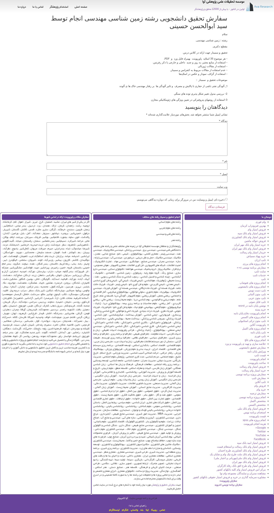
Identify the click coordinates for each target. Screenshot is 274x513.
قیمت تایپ (260, 355)
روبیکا (154, 509)
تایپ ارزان (260, 260)
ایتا (147, 509)
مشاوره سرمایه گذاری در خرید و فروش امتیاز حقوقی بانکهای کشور (229, 477)
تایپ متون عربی (257, 298)
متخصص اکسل (258, 400)
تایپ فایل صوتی (257, 301)
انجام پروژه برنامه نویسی (252, 397)
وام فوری (261, 221)
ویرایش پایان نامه (256, 351)
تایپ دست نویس (257, 290)
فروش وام (260, 385)
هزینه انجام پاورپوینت (255, 423)
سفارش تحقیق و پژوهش (163, 484)
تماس (162, 509)
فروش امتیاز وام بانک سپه (252, 233)
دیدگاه (223, 121)
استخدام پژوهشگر (59, 7)
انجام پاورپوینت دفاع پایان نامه (250, 313)
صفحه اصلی (81, 7)
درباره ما (22, 7)
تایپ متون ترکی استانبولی (252, 320)
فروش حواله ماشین (255, 240)
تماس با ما (37, 7)
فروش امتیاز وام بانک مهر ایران (249, 248)
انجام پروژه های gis (255, 340)
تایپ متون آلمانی (257, 294)
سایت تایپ (260, 271)
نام (224, 161)
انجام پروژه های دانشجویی (252, 286)
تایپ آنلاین (260, 381)
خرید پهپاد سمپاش (256, 256)
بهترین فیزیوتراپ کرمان (253, 225)
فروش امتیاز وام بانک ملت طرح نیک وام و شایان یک (238, 454)
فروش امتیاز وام (257, 229)
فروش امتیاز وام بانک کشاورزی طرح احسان (242, 450)
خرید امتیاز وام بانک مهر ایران (250, 244)
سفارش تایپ (259, 378)
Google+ (260, 427)
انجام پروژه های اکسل (254, 328)
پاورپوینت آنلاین (258, 324)
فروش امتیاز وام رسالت (253, 366)
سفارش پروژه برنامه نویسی (251, 374)
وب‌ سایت (222, 186)
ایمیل (223, 174)
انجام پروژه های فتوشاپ (253, 282)
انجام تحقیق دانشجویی (59, 343)
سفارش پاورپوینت (228, 481)
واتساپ (134, 509)
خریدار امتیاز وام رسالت (253, 252)
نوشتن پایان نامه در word (252, 305)
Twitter (261, 431)
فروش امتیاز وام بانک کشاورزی (249, 237)
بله (141, 509)
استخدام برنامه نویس (255, 412)
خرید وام (261, 389)
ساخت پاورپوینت (257, 362)
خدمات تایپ (259, 275)
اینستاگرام (114, 509)
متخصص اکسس (257, 404)
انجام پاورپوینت (258, 359)
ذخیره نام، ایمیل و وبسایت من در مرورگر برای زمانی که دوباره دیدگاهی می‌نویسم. (181, 199)
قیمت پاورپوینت (257, 416)
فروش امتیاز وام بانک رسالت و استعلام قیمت (241, 446)
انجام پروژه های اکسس (253, 317)
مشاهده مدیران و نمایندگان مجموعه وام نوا (243, 473)
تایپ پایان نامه (258, 332)
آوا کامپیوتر (122, 498)
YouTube (260, 435)
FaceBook (260, 439)
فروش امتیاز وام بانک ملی (252, 408)
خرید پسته (260, 309)
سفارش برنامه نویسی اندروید (228, 485)
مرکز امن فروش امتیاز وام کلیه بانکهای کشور (241, 469)
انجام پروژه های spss (254, 420)
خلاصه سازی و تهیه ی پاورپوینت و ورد (245, 343)
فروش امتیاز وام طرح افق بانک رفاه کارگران (241, 465)
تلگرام (125, 509)
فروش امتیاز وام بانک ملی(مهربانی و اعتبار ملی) (240, 458)
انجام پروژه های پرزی (254, 263)
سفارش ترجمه (258, 393)
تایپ (263, 279)
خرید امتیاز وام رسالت (254, 370)
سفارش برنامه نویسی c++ (251, 267)
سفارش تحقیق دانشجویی (252, 347)
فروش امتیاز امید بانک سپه (251, 442)
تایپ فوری (260, 336)
